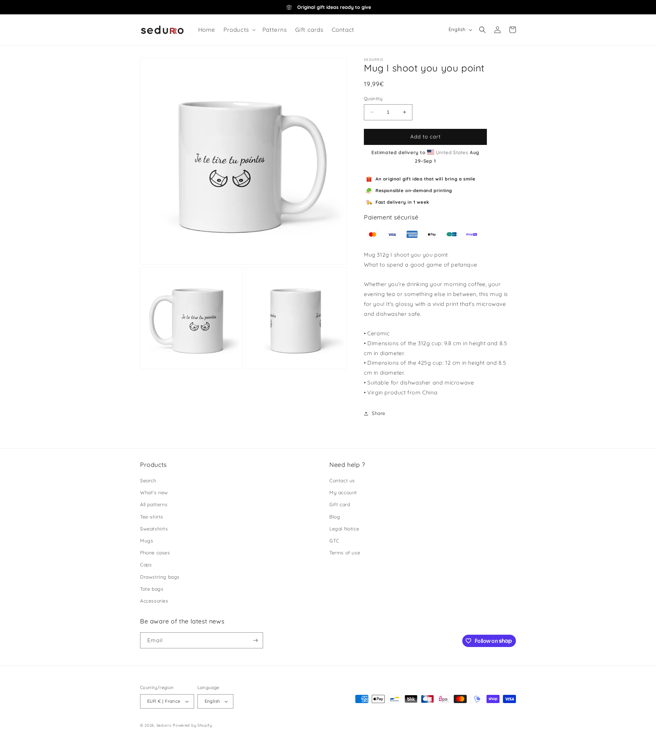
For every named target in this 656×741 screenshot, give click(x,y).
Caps (146, 565)
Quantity (373, 98)
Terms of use (344, 553)
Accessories (154, 601)
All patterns (153, 504)
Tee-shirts (151, 517)
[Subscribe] (255, 640)
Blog (334, 517)
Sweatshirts (154, 529)
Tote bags (151, 589)
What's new (154, 492)
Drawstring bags (160, 577)
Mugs (146, 541)
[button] (238, 30)
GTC (334, 541)
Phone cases (155, 553)
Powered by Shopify (192, 725)
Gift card (339, 504)
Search (148, 480)
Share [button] (378, 413)
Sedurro (164, 725)
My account (343, 492)
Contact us (342, 480)
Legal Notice (344, 529)
